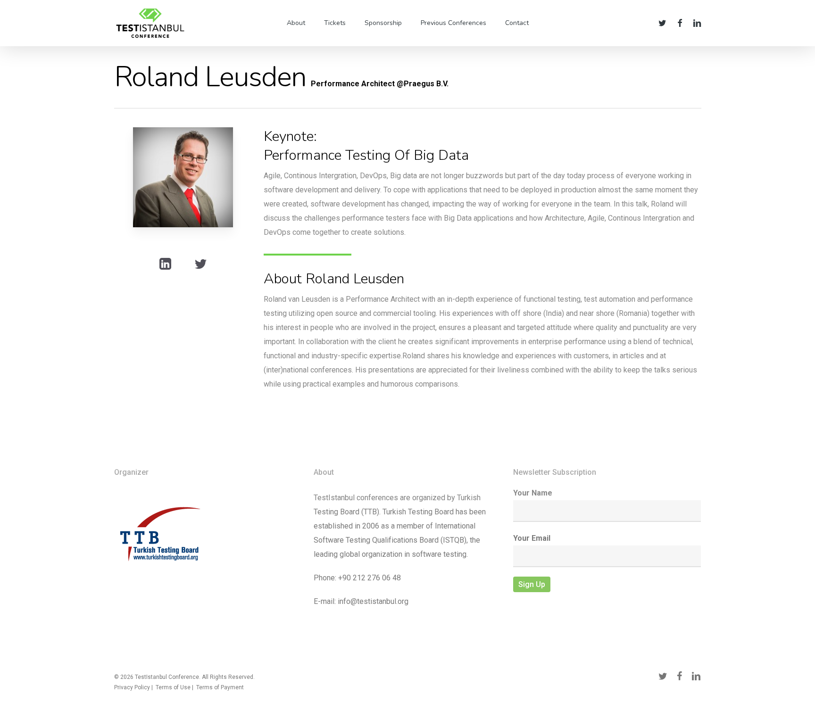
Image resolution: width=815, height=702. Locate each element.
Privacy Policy (132, 687)
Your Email (531, 538)
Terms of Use (173, 687)
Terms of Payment (220, 687)
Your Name (532, 492)
